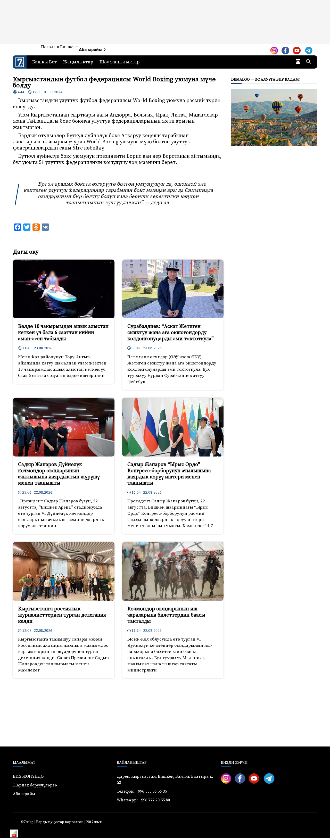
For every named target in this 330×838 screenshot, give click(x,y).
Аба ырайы (91, 49)
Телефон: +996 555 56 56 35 (142, 791)
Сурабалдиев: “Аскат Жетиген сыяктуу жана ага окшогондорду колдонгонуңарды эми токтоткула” (170, 332)
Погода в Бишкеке (59, 46)
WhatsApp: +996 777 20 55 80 (143, 800)
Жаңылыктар (78, 62)
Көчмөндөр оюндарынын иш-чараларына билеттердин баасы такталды (166, 615)
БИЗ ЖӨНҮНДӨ (28, 776)
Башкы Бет (44, 62)
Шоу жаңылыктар (120, 62)
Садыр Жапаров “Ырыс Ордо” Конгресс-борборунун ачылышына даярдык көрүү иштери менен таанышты (169, 473)
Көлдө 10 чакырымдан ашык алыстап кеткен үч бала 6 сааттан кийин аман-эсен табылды (63, 332)
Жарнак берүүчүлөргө (35, 785)
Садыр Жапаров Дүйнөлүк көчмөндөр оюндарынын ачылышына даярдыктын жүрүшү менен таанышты (59, 473)
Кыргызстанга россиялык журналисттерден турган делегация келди (62, 615)
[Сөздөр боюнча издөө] (308, 62)
